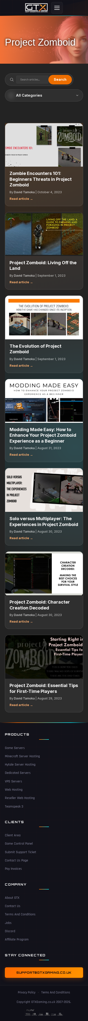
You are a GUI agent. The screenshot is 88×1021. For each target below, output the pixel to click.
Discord (10, 931)
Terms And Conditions (20, 914)
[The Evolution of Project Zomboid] (44, 317)
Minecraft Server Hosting (22, 756)
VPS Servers (13, 781)
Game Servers (15, 748)
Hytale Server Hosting (20, 764)
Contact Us (12, 906)
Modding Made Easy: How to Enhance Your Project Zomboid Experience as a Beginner (43, 435)
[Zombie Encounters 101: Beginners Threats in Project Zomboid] (44, 145)
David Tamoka (24, 192)
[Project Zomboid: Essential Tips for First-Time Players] (44, 657)
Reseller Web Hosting (20, 798)
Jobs (8, 923)
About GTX (12, 898)
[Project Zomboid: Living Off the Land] (44, 234)
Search (60, 79)
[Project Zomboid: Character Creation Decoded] (44, 573)
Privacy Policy (26, 992)
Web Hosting (13, 790)
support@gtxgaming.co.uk (44, 972)
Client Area (13, 835)
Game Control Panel (19, 843)
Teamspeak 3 (14, 806)
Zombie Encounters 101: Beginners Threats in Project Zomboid (41, 179)
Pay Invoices (13, 869)
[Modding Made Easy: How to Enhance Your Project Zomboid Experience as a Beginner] (44, 401)
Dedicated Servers (18, 773)
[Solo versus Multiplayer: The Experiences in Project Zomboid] (44, 490)
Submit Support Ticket (20, 852)
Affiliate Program (17, 939)
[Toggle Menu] (57, 8)
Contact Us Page (16, 860)
